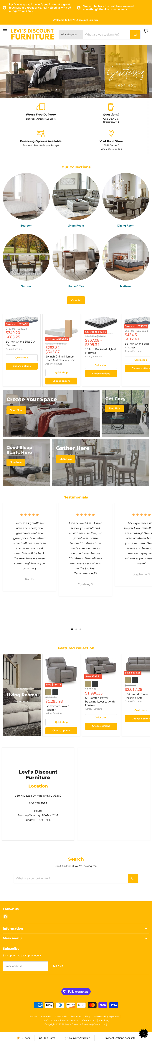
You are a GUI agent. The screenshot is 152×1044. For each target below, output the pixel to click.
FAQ (87, 1016)
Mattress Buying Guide (106, 1016)
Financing (76, 1016)
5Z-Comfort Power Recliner (57, 708)
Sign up (58, 966)
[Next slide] (142, 71)
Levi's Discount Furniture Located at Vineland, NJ (69, 1020)
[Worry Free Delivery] (40, 113)
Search (33, 1016)
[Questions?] (111, 113)
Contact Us (61, 1016)
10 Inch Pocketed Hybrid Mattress (100, 351)
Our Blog (104, 1020)
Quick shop (21, 357)
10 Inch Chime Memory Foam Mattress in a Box (60, 358)
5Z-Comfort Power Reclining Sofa (136, 696)
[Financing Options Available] (40, 140)
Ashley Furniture (14, 348)
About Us (46, 1016)
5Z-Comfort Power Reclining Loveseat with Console (100, 701)
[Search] (135, 34)
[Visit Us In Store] (111, 140)
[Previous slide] (10, 71)
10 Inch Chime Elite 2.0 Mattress (20, 343)
